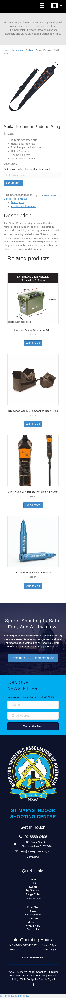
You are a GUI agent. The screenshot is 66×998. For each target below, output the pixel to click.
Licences (33, 918)
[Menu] (42, 5)
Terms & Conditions (34, 975)
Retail (33, 883)
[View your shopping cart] (54, 5)
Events (33, 886)
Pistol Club (33, 907)
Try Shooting (33, 890)
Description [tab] (17, 202)
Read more (33, 505)
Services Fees (33, 897)
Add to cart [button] (33, 343)
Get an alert (13, 182)
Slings (30, 50)
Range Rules (33, 894)
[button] (56, 63)
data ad (22, 198)
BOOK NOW (7, 996)
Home (7, 50)
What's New (33, 925)
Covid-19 (33, 921)
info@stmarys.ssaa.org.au (36, 851)
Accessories (18, 50)
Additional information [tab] (23, 206)
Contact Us (33, 856)
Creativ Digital (47, 979)
